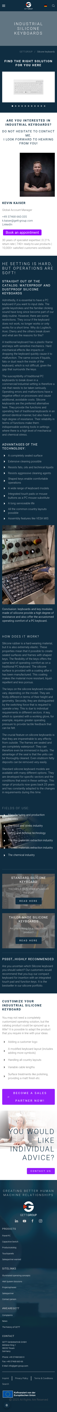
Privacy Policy (21, 1378)
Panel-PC (6, 1235)
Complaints (7, 1315)
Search (5, 1384)
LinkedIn (7, 224)
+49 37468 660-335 (14, 216)
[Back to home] (28, 5)
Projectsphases (9, 1287)
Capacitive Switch (10, 1241)
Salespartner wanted (11, 1259)
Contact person (9, 1299)
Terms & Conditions (43, 1378)
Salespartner (8, 1293)
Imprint (5, 1378)
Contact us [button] (41, 1171)
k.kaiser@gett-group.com (17, 220)
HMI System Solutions (12, 1281)
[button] (3, 5)
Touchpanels (8, 1253)
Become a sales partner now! (30, 1096)
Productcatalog (9, 1247)
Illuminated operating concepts (16, 1275)
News (4, 1321)
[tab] (12, 106)
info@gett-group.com (18, 1366)
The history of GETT (11, 1327)
